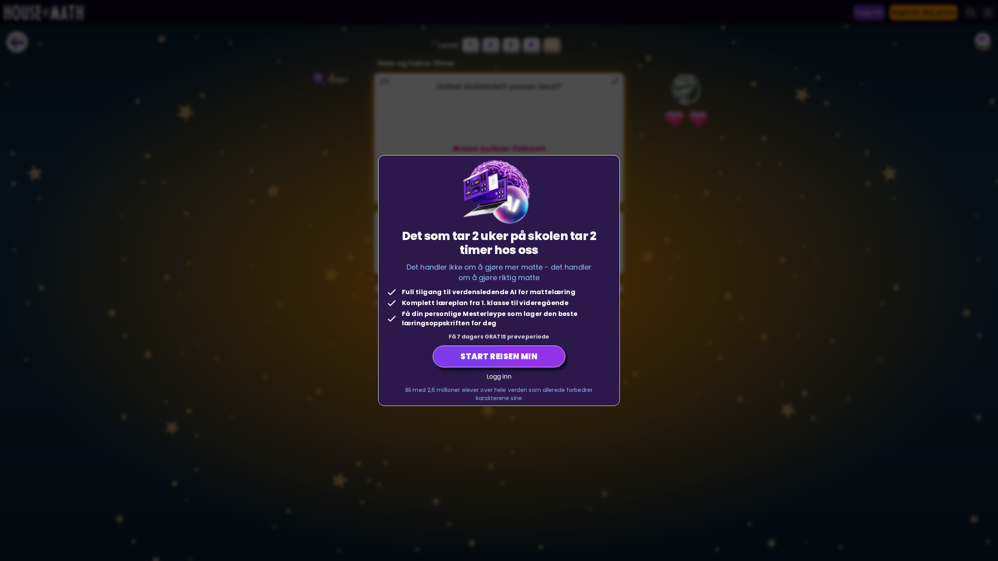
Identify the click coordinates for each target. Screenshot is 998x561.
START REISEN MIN (499, 356)
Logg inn (499, 376)
